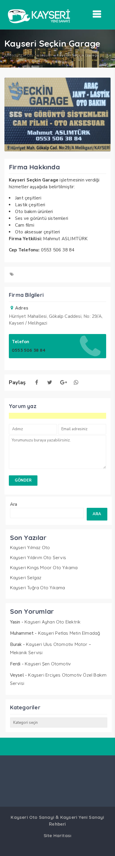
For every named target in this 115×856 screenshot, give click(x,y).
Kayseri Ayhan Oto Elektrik (52, 622)
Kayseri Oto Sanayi (32, 817)
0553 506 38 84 (28, 350)
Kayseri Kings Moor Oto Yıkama (44, 567)
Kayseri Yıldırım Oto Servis (38, 557)
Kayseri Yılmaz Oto (30, 547)
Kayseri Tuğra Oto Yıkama (37, 587)
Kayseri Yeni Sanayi (82, 817)
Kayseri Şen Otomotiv (48, 664)
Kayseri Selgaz (26, 577)
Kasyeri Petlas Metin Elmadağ (69, 633)
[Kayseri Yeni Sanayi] (38, 25)
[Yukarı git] (105, 846)
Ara (13, 504)
